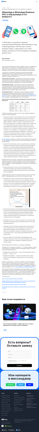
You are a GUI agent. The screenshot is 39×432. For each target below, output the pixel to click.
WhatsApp (10, 384)
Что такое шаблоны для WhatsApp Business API (24, 266)
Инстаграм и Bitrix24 (6, 399)
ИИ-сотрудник (5, 415)
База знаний (16, 395)
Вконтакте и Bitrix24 (6, 400)
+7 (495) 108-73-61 (30, 396)
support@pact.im (30, 401)
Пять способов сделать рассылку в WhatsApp (12, 278)
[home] (4, 1)
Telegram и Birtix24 (5, 397)
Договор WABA (17, 402)
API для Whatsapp (6, 139)
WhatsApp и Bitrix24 (6, 395)
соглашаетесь (19, 360)
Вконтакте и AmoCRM (6, 409)
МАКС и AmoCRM (5, 411)
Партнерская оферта (18, 400)
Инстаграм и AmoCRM (6, 408)
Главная (4, 7)
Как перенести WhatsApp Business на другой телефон (14, 284)
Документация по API (18, 410)
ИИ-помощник (5, 413)
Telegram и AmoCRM (6, 406)
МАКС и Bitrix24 (5, 402)
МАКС (29, 384)
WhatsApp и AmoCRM (6, 404)
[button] (37, 2)
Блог (8, 7)
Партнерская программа (19, 397)
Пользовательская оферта (19, 399)
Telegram (20, 384)
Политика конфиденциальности (18, 408)
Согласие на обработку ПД (19, 405)
